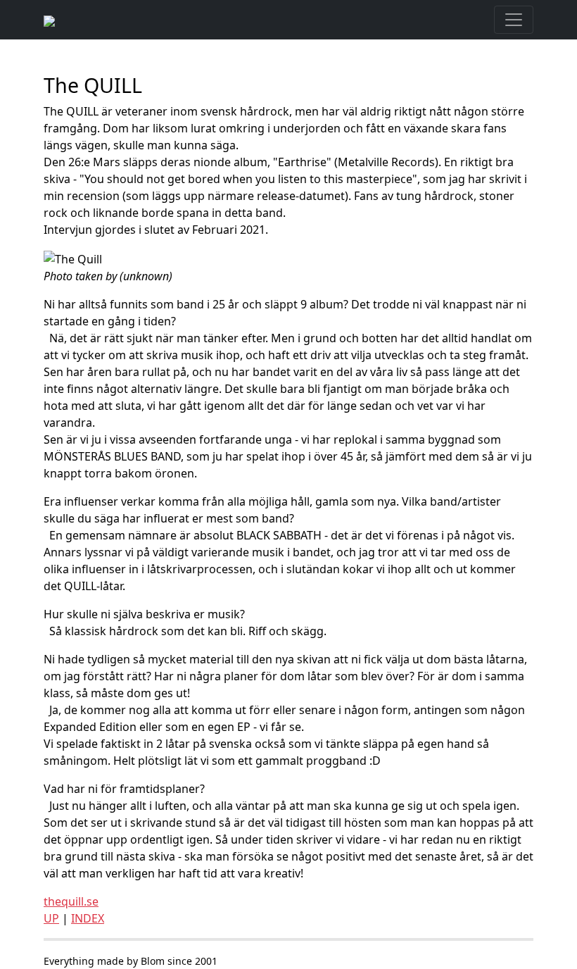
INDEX (87, 918)
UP (51, 918)
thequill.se (71, 901)
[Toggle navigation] (513, 20)
